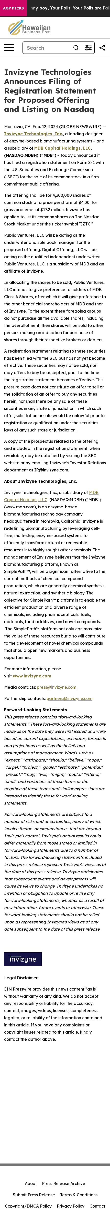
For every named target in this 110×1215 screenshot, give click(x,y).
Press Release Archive (63, 1183)
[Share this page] (102, 48)
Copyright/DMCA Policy (28, 1206)
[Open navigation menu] (9, 48)
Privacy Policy (70, 1206)
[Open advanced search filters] (88, 48)
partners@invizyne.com (69, 698)
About (31, 1183)
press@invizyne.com (56, 687)
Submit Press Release (34, 1194)
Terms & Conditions (78, 1194)
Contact (97, 1206)
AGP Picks (13, 8)
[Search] (76, 48)
